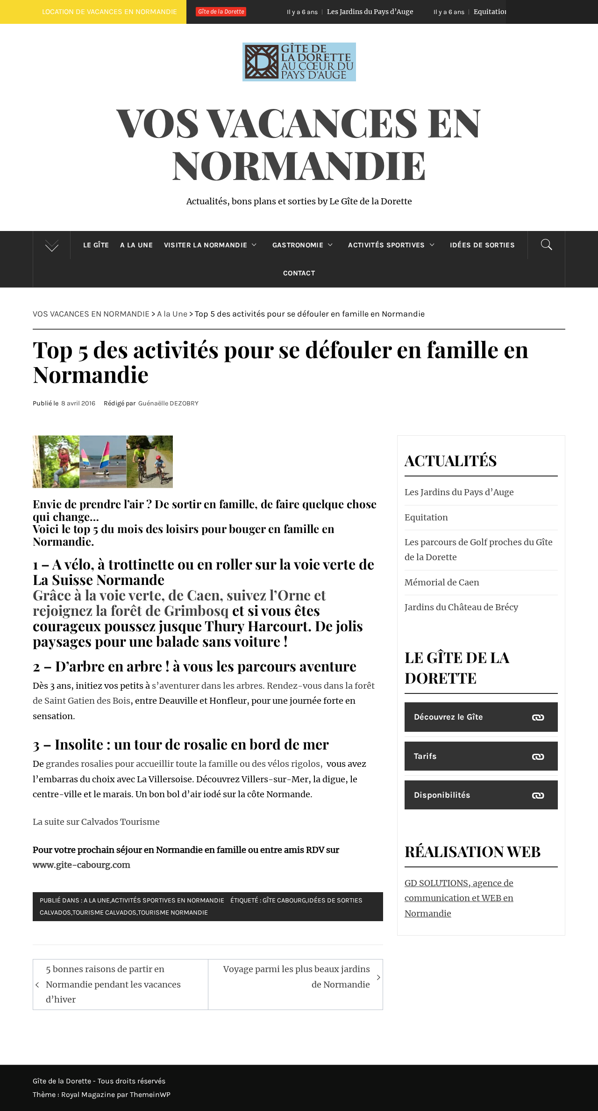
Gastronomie (298, 245)
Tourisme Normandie (173, 912)
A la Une (136, 245)
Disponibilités (442, 795)
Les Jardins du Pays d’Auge (329, 11)
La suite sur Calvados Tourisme (96, 821)
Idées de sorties (482, 245)
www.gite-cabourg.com (81, 864)
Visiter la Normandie (205, 245)
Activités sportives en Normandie (167, 900)
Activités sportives (386, 245)
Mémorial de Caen (442, 582)
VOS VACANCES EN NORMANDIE (299, 142)
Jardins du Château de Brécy (461, 607)
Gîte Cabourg (284, 900)
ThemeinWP (150, 1094)
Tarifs (425, 756)
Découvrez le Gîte (448, 717)
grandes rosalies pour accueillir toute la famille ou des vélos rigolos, (185, 763)
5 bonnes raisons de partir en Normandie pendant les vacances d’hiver (113, 984)
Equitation (450, 11)
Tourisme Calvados (104, 912)
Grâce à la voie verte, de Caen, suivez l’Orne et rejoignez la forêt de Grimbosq (179, 602)
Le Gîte (96, 245)
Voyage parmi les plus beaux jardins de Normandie (296, 976)
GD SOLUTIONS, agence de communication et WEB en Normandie (459, 898)
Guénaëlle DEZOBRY (168, 403)
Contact (299, 273)
